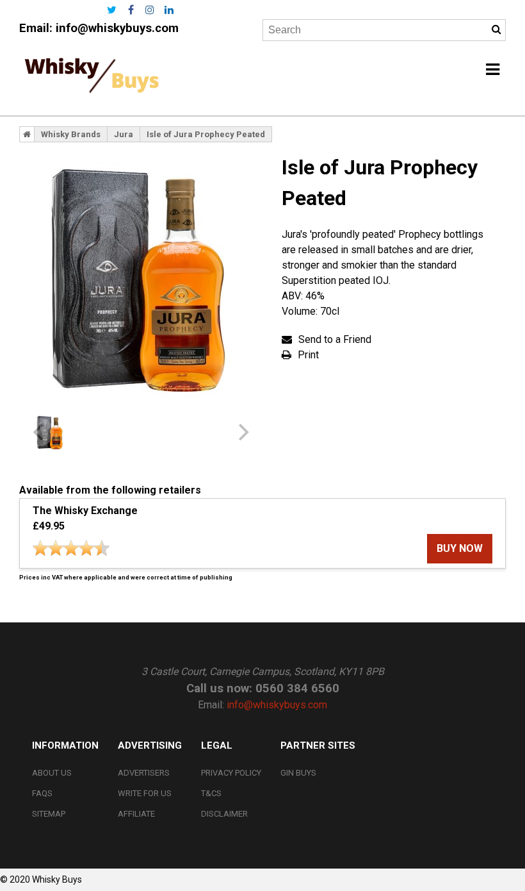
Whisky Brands (71, 134)
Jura (123, 134)
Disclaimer (224, 814)
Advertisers (144, 773)
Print (308, 355)
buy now (460, 548)
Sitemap (48, 814)
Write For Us (145, 793)
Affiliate (136, 814)
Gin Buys (298, 773)
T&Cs (211, 793)
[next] (242, 432)
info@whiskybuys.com (117, 28)
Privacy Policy (231, 773)
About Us (52, 773)
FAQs (42, 793)
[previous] (40, 432)
